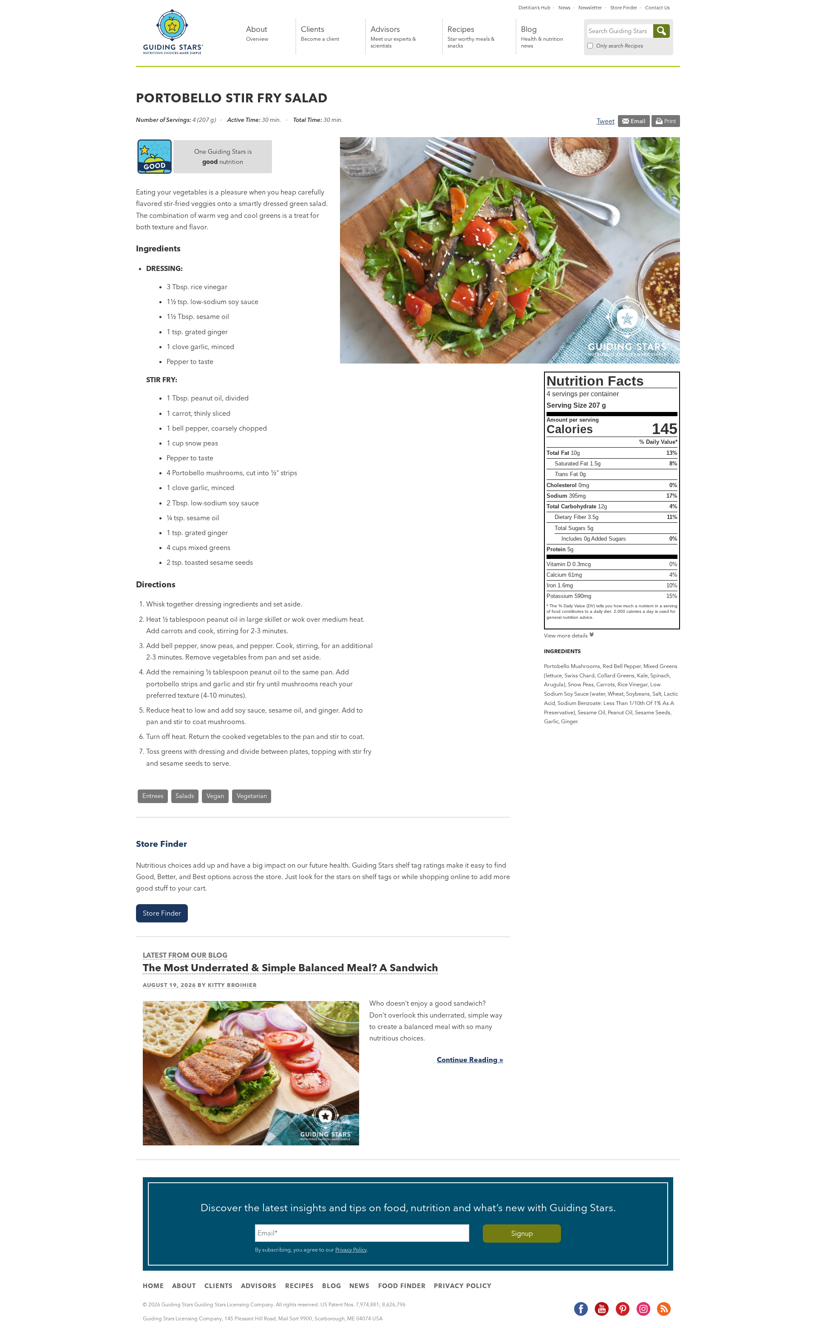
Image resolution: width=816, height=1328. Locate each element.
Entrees (152, 796)
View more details (566, 635)
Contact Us (657, 8)
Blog (542, 37)
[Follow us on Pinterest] (622, 1314)
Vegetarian (252, 796)
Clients (320, 33)
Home (153, 1286)
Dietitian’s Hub (534, 8)
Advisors (393, 37)
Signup (522, 1233)
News (564, 8)
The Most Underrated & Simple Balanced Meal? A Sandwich (290, 967)
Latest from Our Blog (185, 955)
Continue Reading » (470, 1059)
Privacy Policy (351, 1249)
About (257, 33)
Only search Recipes (619, 45)
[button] (162, 913)
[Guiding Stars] (173, 52)
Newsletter (590, 8)
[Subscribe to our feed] (663, 1314)
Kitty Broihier (232, 984)
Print (670, 121)
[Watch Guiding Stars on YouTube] (601, 1314)
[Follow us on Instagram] (643, 1314)
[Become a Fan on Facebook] (580, 1314)
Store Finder (623, 8)
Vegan (215, 796)
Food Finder (402, 1286)
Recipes (471, 37)
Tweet (606, 121)
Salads (185, 796)
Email (638, 121)
